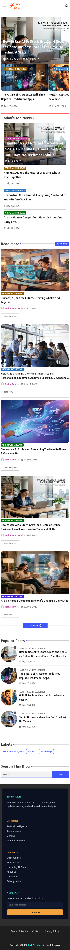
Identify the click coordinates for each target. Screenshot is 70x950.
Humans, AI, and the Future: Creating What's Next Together (32, 175)
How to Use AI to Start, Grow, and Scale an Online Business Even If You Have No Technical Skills (31, 527)
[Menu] (4, 6)
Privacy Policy (51, 931)
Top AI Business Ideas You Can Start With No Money (43, 719)
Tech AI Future (35, 945)
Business (32, 751)
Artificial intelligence (17, 826)
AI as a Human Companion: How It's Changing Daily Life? (33, 220)
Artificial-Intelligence (13, 751)
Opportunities (14, 858)
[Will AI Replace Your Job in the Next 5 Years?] (9, 697)
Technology (46, 751)
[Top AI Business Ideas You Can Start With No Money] (9, 719)
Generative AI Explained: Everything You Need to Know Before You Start (35, 197)
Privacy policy (14, 881)
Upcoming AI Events (17, 867)
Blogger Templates (35, 938)
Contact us (12, 876)
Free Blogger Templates (42, 941)
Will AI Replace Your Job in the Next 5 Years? (41, 697)
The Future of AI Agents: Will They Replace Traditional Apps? (23, 97)
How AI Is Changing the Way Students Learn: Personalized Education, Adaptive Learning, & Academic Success (34, 376)
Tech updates (14, 831)
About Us (11, 872)
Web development (16, 840)
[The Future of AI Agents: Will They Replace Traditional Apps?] (9, 675)
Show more (62, 243)
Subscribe (35, 912)
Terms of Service (19, 931)
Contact (36, 931)
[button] (66, 6)
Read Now (8, 316)
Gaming (11, 836)
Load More (33, 625)
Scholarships (13, 862)
